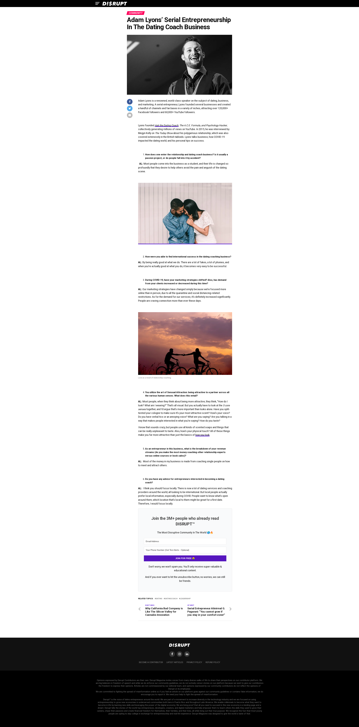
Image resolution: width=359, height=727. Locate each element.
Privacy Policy (194, 662)
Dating (159, 599)
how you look (202, 435)
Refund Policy (213, 662)
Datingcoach (171, 599)
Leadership (185, 599)
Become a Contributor (151, 662)
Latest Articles (174, 662)
